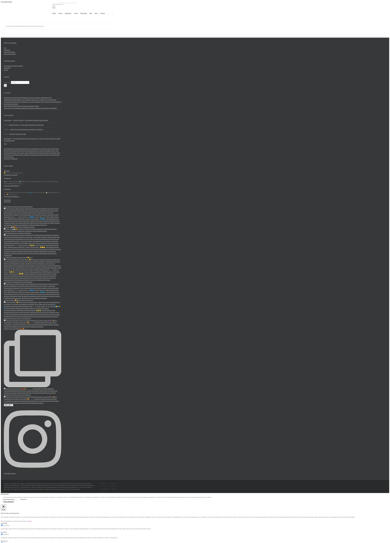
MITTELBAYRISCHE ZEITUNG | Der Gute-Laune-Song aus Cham (21, 106)
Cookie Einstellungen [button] (9, 499)
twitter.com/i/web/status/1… (12, 186)
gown (37, 151)
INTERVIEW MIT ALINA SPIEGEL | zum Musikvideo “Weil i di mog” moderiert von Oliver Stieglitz (30, 100)
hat (44, 151)
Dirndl (57, 149)
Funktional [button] (4, 532)
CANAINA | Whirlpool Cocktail (18, 134)
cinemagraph (34, 149)
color (39, 149)
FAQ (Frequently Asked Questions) (13, 66)
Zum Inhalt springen (6, 2)
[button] (112, 13)
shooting (21, 155)
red (12, 155)
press (51, 153)
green (41, 151)
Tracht (51, 155)
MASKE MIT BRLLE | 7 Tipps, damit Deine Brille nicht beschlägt (30, 120)
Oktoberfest (31, 153)
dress (5, 151)
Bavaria (22, 149)
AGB (5, 48)
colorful (43, 149)
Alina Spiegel (7, 120)
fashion (16, 151)
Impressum (7, 50)
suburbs (42, 155)
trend (8, 157)
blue (29, 149)
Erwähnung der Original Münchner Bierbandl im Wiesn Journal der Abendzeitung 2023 (28, 98)
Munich (19, 153)
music (22, 153)
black (26, 149)
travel (54, 155)
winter (12, 157)
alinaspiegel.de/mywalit (10, 175)
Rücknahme (7, 68)
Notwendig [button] (4, 523)
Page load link (5, 494)
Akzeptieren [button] (23, 499)
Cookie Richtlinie (8, 502)
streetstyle (33, 155)
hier (30, 521)
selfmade (15, 155)
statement (26, 155)
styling (38, 155)
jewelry (53, 151)
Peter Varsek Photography (42, 153)
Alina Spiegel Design (9, 149)
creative (53, 149)
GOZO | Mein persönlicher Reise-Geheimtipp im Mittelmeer (26, 129)
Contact (6, 70)
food (31, 151)
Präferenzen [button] (4, 541)
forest (34, 151)
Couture (48, 149)
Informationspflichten (10, 54)
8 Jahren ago (7, 178)
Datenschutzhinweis (9, 52)
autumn (18, 149)
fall (12, 151)
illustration (48, 151)
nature (26, 153)
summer (46, 155)
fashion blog (21, 151)
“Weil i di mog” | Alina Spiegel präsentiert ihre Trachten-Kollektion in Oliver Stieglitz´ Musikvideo (30, 108)
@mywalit (7, 171)
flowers (27, 151)
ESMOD (9, 151)
